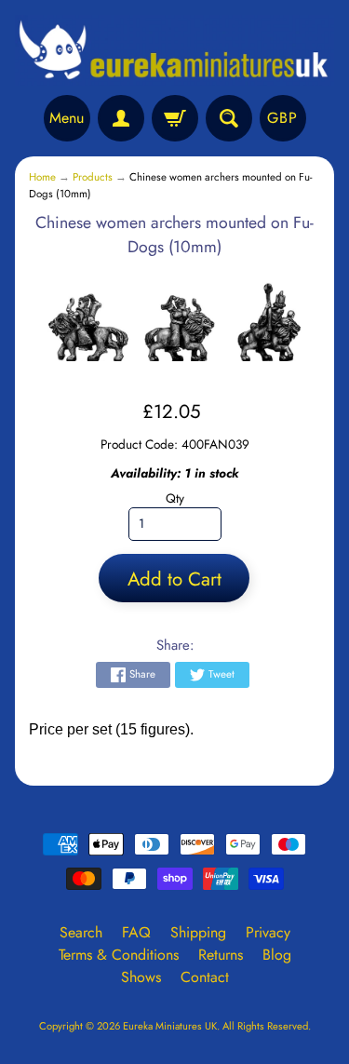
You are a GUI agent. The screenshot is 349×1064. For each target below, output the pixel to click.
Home (42, 176)
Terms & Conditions (119, 954)
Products (93, 176)
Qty (175, 498)
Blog (276, 954)
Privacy (268, 932)
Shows (141, 977)
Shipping (198, 932)
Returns (220, 954)
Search (81, 932)
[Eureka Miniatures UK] (174, 50)
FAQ (136, 932)
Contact (205, 977)
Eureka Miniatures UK (170, 1025)
